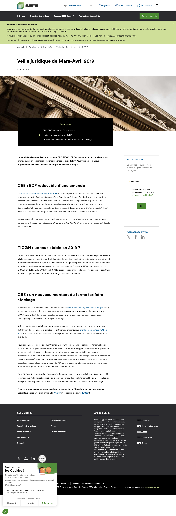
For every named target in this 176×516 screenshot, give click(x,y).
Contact (20, 443)
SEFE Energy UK (143, 420)
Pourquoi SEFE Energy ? (64, 16)
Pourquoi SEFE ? (24, 431)
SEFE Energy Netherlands (147, 426)
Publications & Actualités (89, 16)
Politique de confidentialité (92, 483)
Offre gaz (21, 16)
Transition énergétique (39, 16)
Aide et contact (125, 6)
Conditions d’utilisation (59, 483)
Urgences (106, 6)
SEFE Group (142, 443)
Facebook (136, 237)
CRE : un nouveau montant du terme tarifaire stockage (67, 139)
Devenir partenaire (58, 431)
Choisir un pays (74, 6)
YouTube (26, 459)
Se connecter (146, 6)
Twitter (129, 237)
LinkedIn (143, 237)
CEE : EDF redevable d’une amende (59, 130)
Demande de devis (149, 16)
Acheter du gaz (23, 420)
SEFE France (142, 431)
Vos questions (23, 437)
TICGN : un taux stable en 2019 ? (57, 135)
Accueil (20, 47)
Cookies (75, 483)
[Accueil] (27, 5)
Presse (53, 426)
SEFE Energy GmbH (145, 437)
